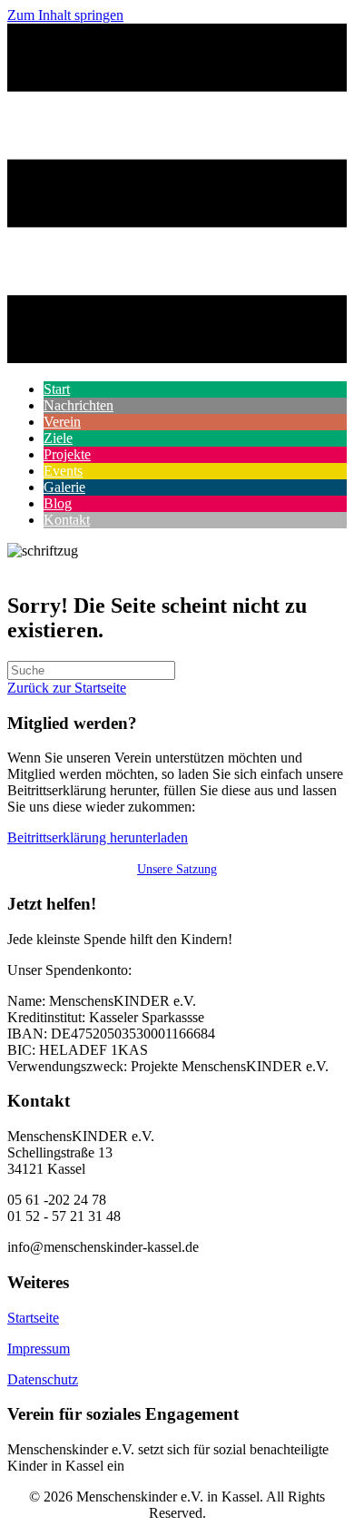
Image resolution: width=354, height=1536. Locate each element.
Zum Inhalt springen (65, 15)
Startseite (33, 1317)
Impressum (38, 1348)
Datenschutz (42, 1379)
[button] (97, 837)
